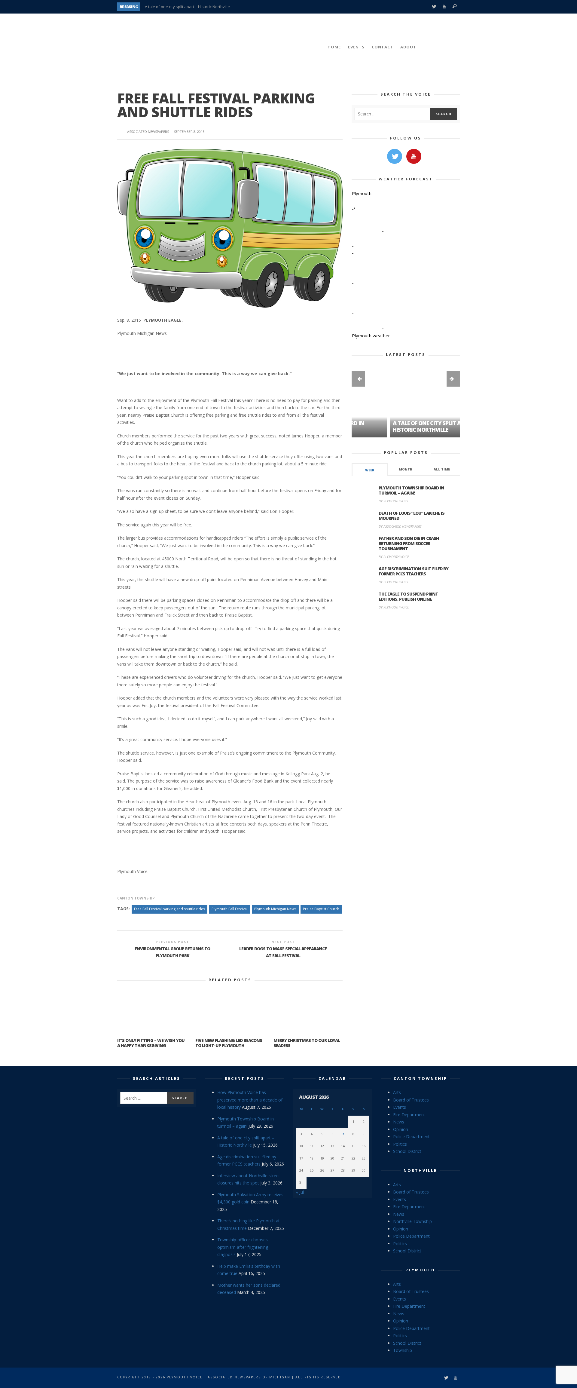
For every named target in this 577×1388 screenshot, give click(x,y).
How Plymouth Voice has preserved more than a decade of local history (249, 1099)
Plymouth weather (371, 335)
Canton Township (136, 898)
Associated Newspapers (148, 131)
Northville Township (412, 1221)
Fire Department (409, 1114)
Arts (397, 1092)
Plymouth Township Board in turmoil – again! (411, 490)
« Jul (300, 1192)
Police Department (411, 1136)
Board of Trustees (411, 1100)
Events (399, 1107)
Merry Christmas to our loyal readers (306, 1042)
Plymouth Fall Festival (230, 909)
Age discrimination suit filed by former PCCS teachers (413, 571)
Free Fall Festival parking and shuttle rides (169, 909)
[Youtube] (444, 6)
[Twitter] (433, 6)
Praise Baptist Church (321, 909)
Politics (400, 1144)
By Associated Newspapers (400, 526)
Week (369, 470)
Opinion (400, 1129)
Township (402, 1350)
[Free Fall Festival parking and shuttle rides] (230, 228)
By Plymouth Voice (394, 501)
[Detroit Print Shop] (406, 642)
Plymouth (420, 1270)
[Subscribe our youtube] (413, 156)
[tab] (370, 469)
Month (405, 469)
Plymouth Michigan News (275, 909)
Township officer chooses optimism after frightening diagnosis (242, 1247)
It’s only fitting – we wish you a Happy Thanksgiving (151, 1042)
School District (407, 1151)
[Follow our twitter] (394, 156)
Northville (420, 1170)
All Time (442, 469)
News (398, 1122)
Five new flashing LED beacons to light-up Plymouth (228, 1042)
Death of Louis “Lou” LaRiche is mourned (411, 515)
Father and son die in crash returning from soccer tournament (409, 543)
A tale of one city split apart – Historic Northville (187, 6)
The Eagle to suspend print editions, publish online (408, 596)
